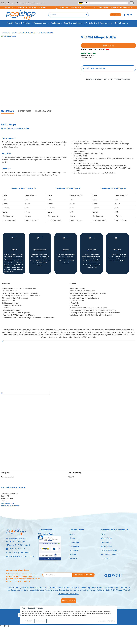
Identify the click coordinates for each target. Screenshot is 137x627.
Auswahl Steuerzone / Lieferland (93, 49)
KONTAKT (114, 590)
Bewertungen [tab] (24, 111)
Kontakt (72, 538)
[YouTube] (113, 575)
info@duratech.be (7, 503)
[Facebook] (105, 575)
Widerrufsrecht (106, 538)
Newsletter (74, 558)
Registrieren (74, 546)
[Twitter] (109, 575)
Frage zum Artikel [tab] (43, 111)
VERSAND (43, 588)
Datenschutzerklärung (14, 576)
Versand (126, 590)
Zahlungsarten (106, 546)
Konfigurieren (28, 620)
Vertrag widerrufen (68, 600)
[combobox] (103, 3)
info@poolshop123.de (22, 552)
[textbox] (103, 3)
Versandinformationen (109, 554)
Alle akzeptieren (40, 620)
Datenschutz (111, 621)
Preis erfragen (108, 45)
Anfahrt (72, 534)
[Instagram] (120, 575)
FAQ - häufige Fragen (46, 534)
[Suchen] (86, 14)
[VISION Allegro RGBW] (34, 68)
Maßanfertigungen (121, 23)
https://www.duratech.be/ (10, 506)
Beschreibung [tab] (7, 111)
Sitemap (73, 554)
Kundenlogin (74, 542)
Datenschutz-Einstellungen (68, 594)
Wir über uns (74, 550)
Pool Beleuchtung (74, 473)
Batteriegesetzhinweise (109, 550)
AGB (103, 534)
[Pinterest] (117, 575)
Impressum (101, 621)
